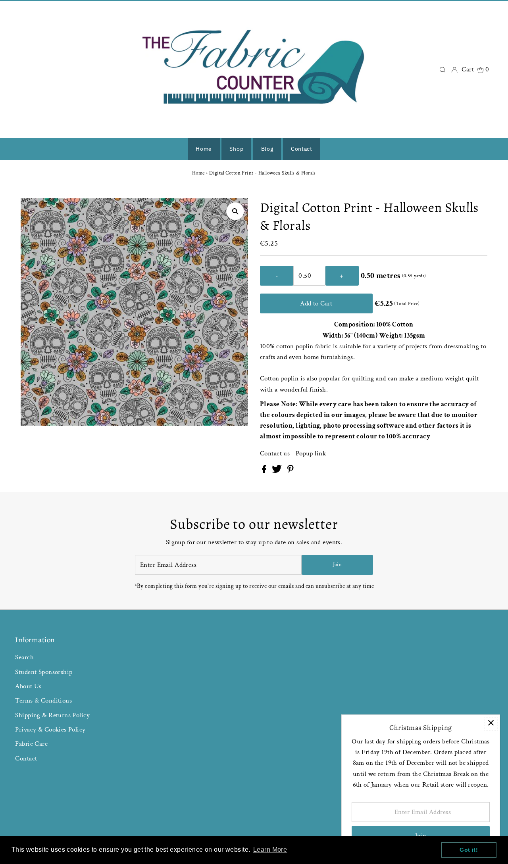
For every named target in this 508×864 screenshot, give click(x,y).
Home (198, 173)
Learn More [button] (270, 849)
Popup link (311, 453)
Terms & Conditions (43, 700)
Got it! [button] (469, 850)
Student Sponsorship (43, 672)
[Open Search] (442, 69)
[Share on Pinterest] (290, 471)
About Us (28, 686)
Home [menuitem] (204, 148)
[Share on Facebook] (265, 471)
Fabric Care (31, 743)
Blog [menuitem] (267, 148)
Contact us (275, 453)
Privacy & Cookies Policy (50, 729)
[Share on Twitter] (277, 471)
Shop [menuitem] (236, 148)
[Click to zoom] (235, 211)
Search (24, 657)
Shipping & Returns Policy (52, 715)
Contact (26, 758)
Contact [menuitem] (301, 148)
